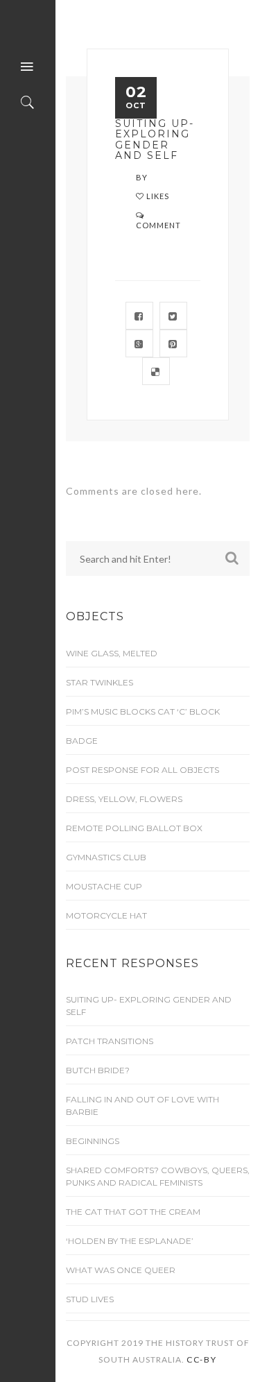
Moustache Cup (104, 886)
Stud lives (90, 1299)
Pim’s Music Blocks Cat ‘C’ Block (143, 711)
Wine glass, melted (111, 653)
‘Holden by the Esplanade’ (129, 1241)
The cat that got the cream (133, 1211)
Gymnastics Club (106, 857)
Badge (82, 740)
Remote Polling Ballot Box (134, 828)
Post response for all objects (142, 770)
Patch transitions (109, 1041)
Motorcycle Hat (106, 915)
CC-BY (202, 1359)
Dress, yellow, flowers (124, 799)
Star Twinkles (99, 682)
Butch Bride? (98, 1070)
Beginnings (92, 1141)
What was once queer (120, 1270)
